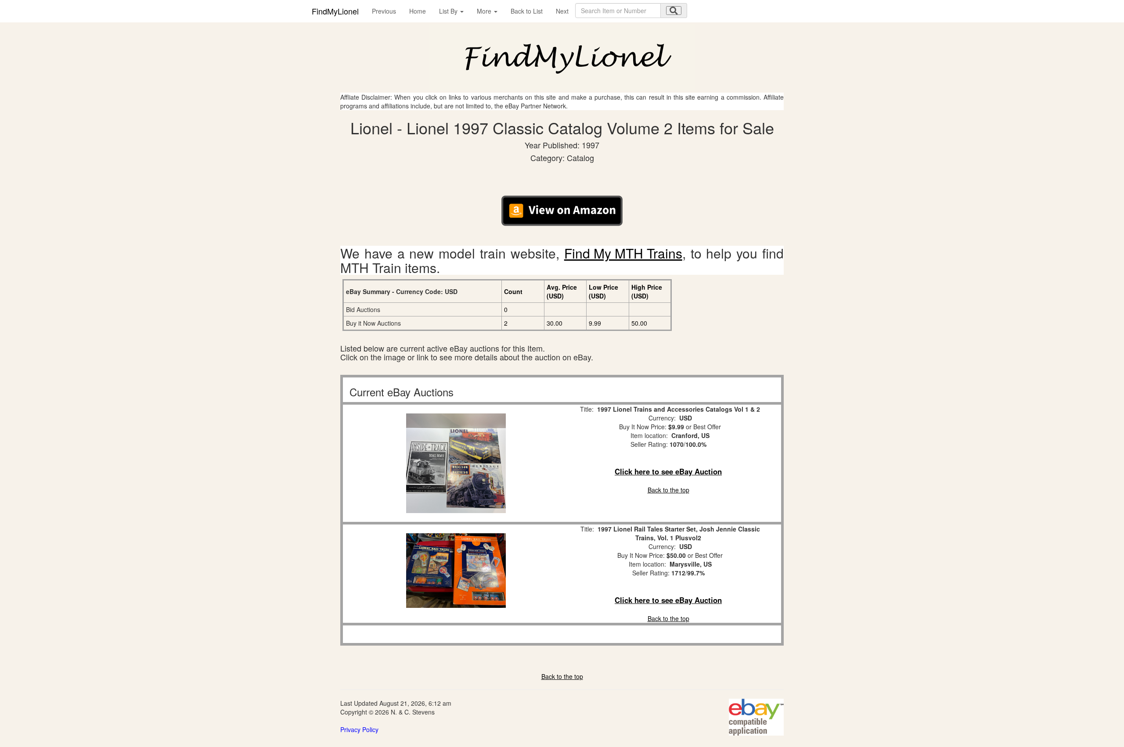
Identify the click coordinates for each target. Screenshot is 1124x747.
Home (417, 11)
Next (562, 11)
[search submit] (673, 10)
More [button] (485, 11)
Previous (384, 11)
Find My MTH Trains (623, 253)
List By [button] (449, 11)
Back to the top (668, 489)
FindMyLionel (335, 11)
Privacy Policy (359, 729)
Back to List (527, 11)
